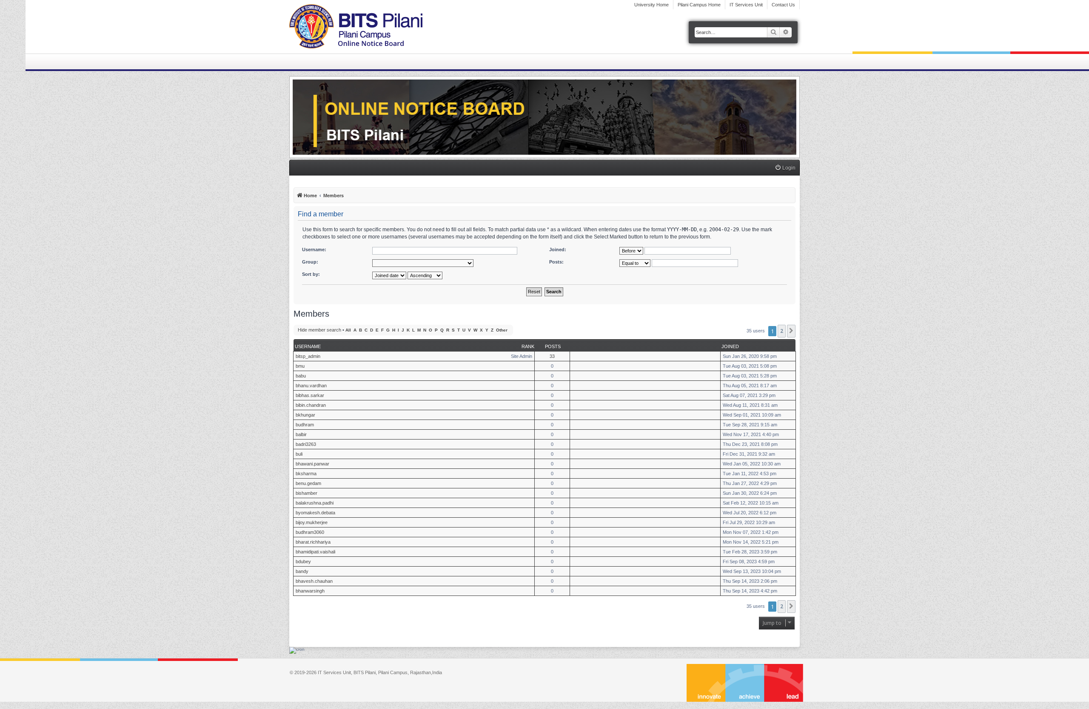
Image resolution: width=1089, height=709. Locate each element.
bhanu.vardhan (311, 385)
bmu (300, 366)
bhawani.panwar (312, 463)
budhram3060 (310, 532)
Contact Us (783, 4)
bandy (302, 571)
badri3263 (306, 444)
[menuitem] (785, 168)
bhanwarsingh (310, 590)
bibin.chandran (311, 405)
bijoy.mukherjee (312, 522)
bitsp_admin (308, 356)
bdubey (303, 561)
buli (299, 454)
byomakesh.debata (315, 512)
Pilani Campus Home (699, 4)
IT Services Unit (746, 4)
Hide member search (319, 329)
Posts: (556, 261)
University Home (651, 4)
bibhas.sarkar (310, 395)
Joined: (557, 249)
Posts (553, 346)
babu (301, 375)
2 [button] (781, 331)
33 (552, 356)
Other (501, 330)
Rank (528, 346)
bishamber (306, 493)
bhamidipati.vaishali (315, 551)
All (348, 330)
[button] (791, 331)
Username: (314, 249)
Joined (730, 346)
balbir (301, 434)
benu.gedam (308, 483)
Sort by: (311, 274)
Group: (310, 261)
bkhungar (305, 414)
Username (308, 346)
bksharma (306, 473)
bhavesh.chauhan (314, 581)
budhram (305, 424)
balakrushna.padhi (315, 502)
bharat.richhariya (313, 542)
